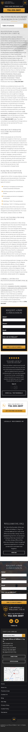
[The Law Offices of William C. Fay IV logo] (7, 2)
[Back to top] (14, 719)
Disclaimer (4, 712)
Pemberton (9, 73)
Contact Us (4, 694)
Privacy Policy (5, 705)
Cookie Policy (5, 708)
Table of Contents (8, 25)
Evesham (21, 72)
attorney (22, 274)
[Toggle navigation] (25, 3)
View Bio (14, 552)
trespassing (11, 286)
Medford (3, 73)
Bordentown (11, 75)
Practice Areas (5, 691)
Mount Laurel (17, 73)
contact (14, 301)
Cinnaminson (10, 77)
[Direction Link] (14, 667)
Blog (2, 698)
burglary (17, 286)
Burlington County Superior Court (12, 52)
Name (5, 317)
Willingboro (4, 75)
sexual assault (12, 113)
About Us (4, 687)
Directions (14, 656)
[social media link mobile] (11, 621)
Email (4, 330)
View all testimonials (14, 393)
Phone (5, 323)
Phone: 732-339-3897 (9, 650)
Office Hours (14, 661)
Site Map (3, 701)
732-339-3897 (15, 406)
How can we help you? (10, 337)
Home (3, 684)
